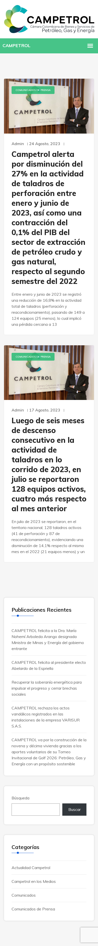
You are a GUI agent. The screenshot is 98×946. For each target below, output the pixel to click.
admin (18, 143)
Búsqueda (20, 797)
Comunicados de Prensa (33, 90)
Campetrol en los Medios (34, 881)
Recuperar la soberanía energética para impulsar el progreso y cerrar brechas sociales (47, 688)
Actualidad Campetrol (31, 867)
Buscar (74, 809)
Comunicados (24, 895)
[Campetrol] (49, 18)
